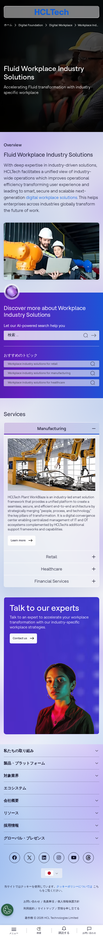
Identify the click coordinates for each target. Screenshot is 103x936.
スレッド (88, 857)
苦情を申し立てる (69, 908)
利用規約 (29, 908)
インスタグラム (59, 857)
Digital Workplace (60, 25)
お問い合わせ (32, 901)
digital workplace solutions (51, 197)
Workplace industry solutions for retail (33, 364)
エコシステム (15, 788)
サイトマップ (46, 908)
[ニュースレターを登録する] (64, 930)
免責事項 (48, 901)
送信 (93, 335)
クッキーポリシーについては (74, 886)
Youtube (73, 857)
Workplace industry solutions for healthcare (36, 382)
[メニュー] (14, 930)
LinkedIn (44, 857)
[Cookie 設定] (7, 910)
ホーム (8, 25)
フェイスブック (14, 857)
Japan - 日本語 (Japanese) (51, 873)
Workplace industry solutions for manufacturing (39, 373)
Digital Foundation (30, 25)
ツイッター (29, 857)
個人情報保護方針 (69, 901)
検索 (39, 933)
